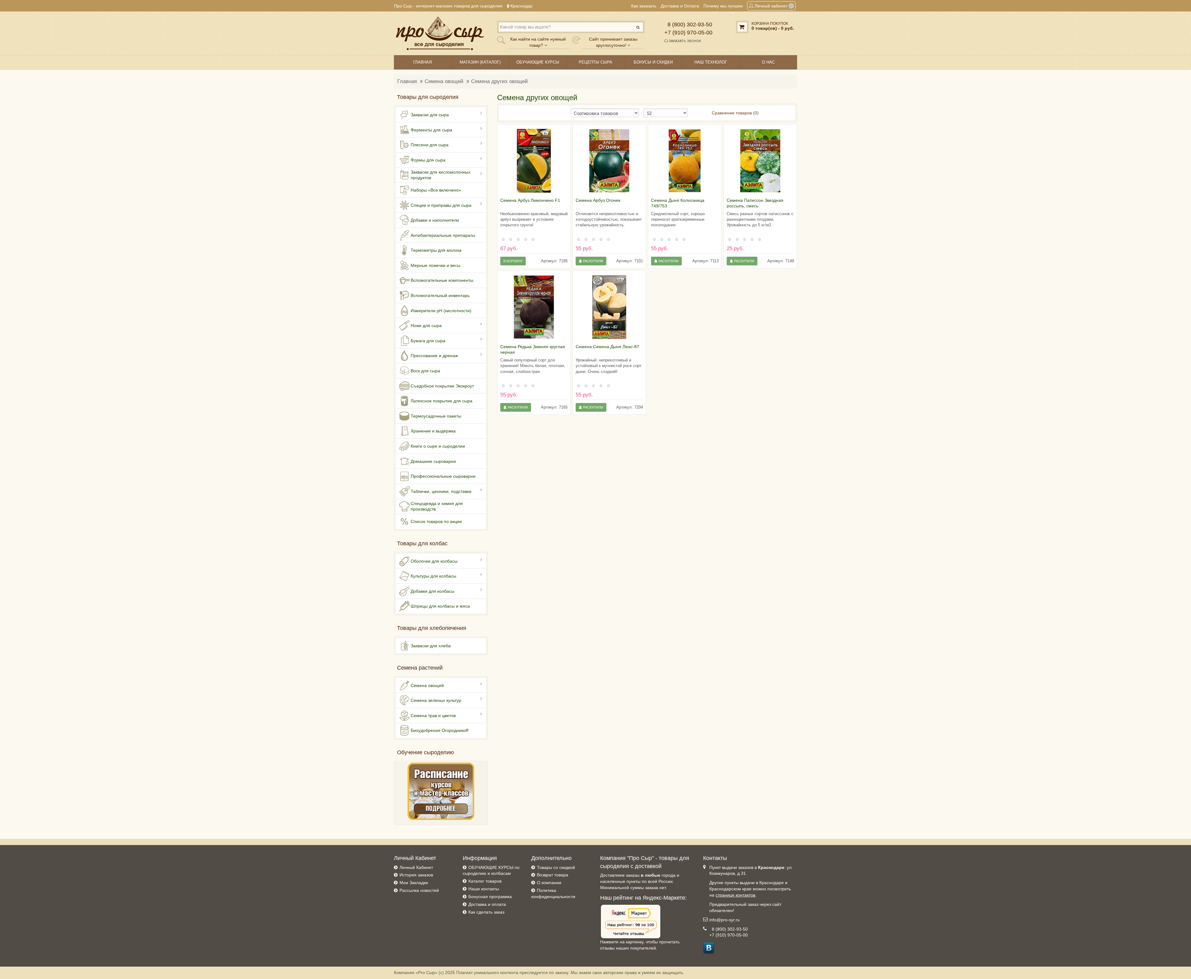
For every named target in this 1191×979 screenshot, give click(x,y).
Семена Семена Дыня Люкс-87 (607, 346)
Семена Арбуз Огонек (598, 200)
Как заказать (643, 5)
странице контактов (735, 895)
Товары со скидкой (556, 867)
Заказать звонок (684, 41)
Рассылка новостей (419, 890)
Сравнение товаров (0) (735, 112)
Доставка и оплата (487, 904)
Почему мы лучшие (723, 5)
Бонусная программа (490, 896)
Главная (407, 81)
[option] (534, 160)
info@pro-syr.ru (724, 919)
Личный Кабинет (416, 867)
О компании (549, 882)
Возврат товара (552, 874)
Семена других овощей (499, 81)
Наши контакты (483, 888)
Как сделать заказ (486, 912)
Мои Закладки (413, 882)
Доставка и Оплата (680, 5)
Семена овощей (444, 81)
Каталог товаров (485, 881)
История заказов (416, 874)
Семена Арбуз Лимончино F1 (530, 200)
